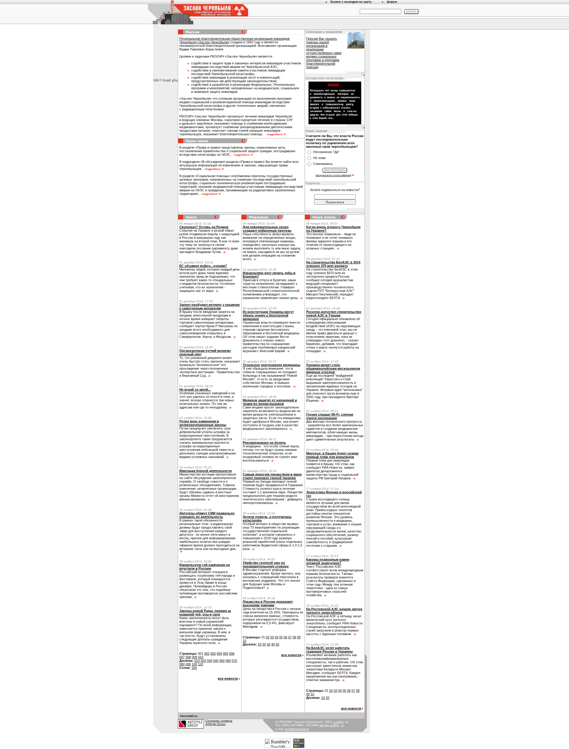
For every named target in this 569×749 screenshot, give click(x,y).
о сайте (338, 721)
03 (272, 637)
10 (244, 641)
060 (228, 660)
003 (213, 653)
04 (276, 637)
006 (231, 653)
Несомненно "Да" (326, 152)
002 (207, 653)
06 (285, 637)
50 (277, 644)
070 (234, 660)
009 (194, 657)
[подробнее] (224, 252)
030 (209, 660)
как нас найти (329, 725)
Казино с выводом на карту (351, 1)
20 (264, 644)
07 (290, 637)
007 (182, 657)
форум (392, 1)
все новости (228, 678)
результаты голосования (333, 175)
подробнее (275, 134)
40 (273, 644)
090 (188, 664)
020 (203, 660)
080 (182, 664)
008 (188, 657)
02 (267, 637)
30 (268, 644)
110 (200, 664)
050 (222, 660)
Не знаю (319, 158)
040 (215, 660)
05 (281, 637)
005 (225, 653)
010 (200, 657)
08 (294, 637)
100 (194, 664)
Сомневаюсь (323, 164)
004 (219, 653)
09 (299, 637)
